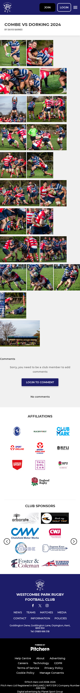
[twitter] (40, 606)
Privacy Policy (53, 668)
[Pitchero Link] (40, 650)
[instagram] (47, 606)
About (40, 658)
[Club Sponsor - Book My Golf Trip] (55, 518)
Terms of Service (28, 668)
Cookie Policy (25, 672)
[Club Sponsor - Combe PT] (25, 549)
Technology (41, 663)
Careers (23, 663)
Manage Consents (52, 672)
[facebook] (33, 606)
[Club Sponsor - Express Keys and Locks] (55, 549)
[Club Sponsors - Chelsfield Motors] (25, 534)
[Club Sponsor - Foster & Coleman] (25, 564)
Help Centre (23, 658)
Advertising (57, 658)
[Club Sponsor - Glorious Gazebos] (55, 564)
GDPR (58, 663)
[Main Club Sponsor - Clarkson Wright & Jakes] (55, 534)
